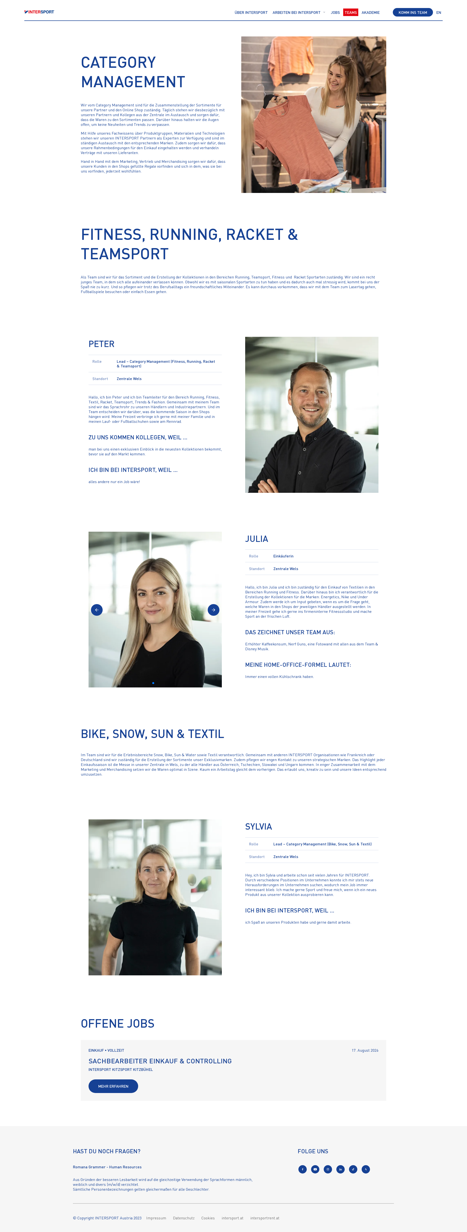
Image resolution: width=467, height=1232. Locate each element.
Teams (351, 12)
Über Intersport (251, 12)
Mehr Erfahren (113, 1086)
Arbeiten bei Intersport (297, 12)
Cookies (208, 1217)
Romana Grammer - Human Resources (107, 1166)
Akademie (371, 12)
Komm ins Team (413, 12)
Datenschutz (184, 1217)
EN (438, 12)
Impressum (156, 1217)
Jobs (335, 12)
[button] (97, 610)
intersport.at (232, 1217)
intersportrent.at (264, 1217)
